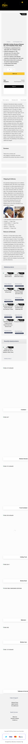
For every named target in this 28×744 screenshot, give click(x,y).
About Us (15, 716)
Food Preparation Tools (19, 81)
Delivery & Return (15, 718)
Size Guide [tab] (23, 100)
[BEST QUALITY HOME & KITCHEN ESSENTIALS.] (4, 5)
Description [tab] (6, 100)
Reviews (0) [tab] (15, 100)
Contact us (14, 720)
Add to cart (15, 73)
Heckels (23, 80)
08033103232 (14, 704)
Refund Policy (14, 702)
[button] (25, 3)
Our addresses (14, 705)
